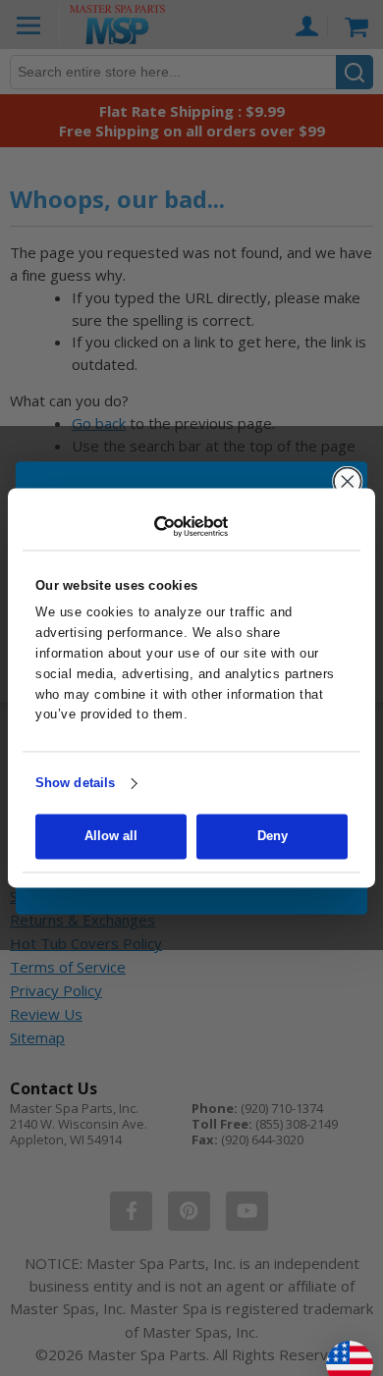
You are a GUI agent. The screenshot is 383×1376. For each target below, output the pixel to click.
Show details (75, 782)
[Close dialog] (347, 482)
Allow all (110, 836)
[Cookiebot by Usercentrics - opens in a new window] (192, 526)
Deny (272, 836)
